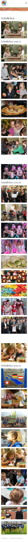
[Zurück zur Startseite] (4, 3)
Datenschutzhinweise (16, 538)
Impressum (4, 538)
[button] (26, 3)
